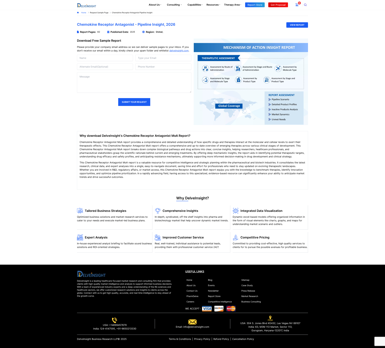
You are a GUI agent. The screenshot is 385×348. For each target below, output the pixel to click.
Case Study (247, 285)
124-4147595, (107, 328)
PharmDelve (192, 296)
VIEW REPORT (297, 25)
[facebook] (302, 339)
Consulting (173, 4)
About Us (154, 4)
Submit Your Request (134, 102)
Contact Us (191, 290)
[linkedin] (297, 339)
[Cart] (297, 5)
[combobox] (305, 5)
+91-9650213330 (126, 328)
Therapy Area (232, 4)
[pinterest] (304, 339)
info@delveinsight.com (196, 326)
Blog (210, 280)
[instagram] (307, 339)
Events (211, 285)
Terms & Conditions (180, 338)
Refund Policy (221, 338)
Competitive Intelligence (220, 301)
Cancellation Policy (243, 338)
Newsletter (213, 290)
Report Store (214, 296)
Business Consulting (251, 301)
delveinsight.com (179, 50)
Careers (190, 301)
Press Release (248, 290)
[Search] (305, 5)
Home (84, 12)
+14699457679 (117, 324)
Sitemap (245, 280)
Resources (212, 4)
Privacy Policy (202, 338)
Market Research (249, 296)
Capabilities (194, 4)
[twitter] (299, 339)
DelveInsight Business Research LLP (97, 338)
